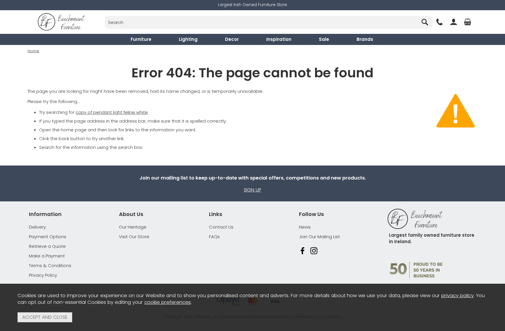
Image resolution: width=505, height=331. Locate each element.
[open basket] (468, 22)
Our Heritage (132, 227)
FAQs (214, 237)
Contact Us (221, 227)
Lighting (188, 39)
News (305, 227)
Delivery (37, 227)
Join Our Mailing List (319, 237)
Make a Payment (47, 256)
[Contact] (439, 22)
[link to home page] (61, 22)
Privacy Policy (43, 275)
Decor (232, 39)
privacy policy (457, 295)
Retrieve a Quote (47, 246)
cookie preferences (167, 302)
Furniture (141, 39)
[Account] (453, 22)
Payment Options (47, 237)
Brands (365, 39)
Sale (324, 39)
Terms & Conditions (50, 265)
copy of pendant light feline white (112, 112)
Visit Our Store (134, 237)
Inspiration (278, 39)
